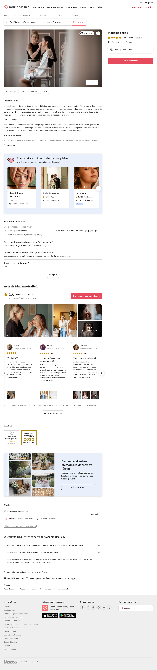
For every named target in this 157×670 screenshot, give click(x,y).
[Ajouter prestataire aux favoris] (98, 33)
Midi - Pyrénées (45, 15)
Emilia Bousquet (51, 193)
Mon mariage (38, 7)
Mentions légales (10, 610)
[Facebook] (82, 607)
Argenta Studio (41, 572)
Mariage (7, 15)
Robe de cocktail (61, 589)
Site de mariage (10, 649)
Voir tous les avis (51, 413)
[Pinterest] (93, 607)
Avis (33, 91)
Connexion (137, 7)
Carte (44, 91)
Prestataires (71, 7)
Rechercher (79, 22)
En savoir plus (10, 145)
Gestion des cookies (12, 621)
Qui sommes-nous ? (11, 638)
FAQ (23, 91)
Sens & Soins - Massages (16, 195)
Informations (11, 91)
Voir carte (95, 514)
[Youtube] (104, 607)
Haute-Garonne (60, 15)
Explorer (92, 82)
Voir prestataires (78, 487)
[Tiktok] (109, 607)
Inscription (148, 7)
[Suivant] (98, 188)
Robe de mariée (10, 589)
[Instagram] (98, 607)
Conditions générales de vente (16, 614)
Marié (91, 7)
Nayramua (81, 193)
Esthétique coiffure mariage (25, 15)
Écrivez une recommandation (86, 296)
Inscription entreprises (12, 635)
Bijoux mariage (45, 589)
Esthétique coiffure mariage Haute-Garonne (20, 526)
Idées (99, 7)
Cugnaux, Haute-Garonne (122, 42)
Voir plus (53, 275)
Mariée (83, 7)
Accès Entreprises (145, 3)
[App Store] (50, 617)
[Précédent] (7, 188)
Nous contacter (131, 61)
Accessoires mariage (28, 589)
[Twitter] (88, 607)
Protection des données (13, 617)
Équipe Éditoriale (10, 642)
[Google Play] (67, 617)
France (127, 608)
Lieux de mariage (55, 7)
